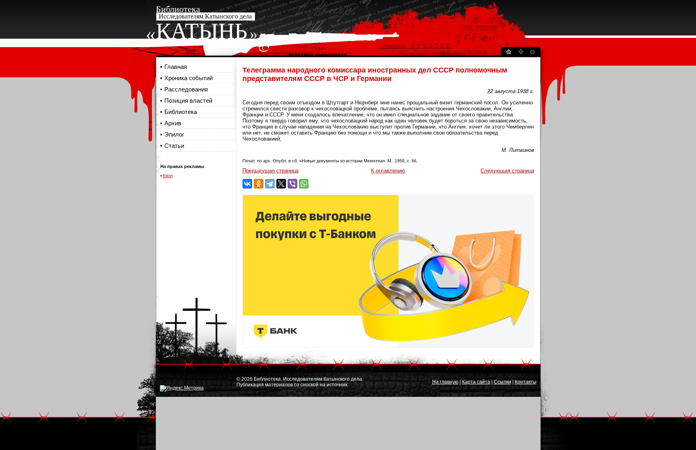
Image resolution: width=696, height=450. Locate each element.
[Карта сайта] (521, 53)
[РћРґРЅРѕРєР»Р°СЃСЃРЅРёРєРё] (258, 184)
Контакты (525, 382)
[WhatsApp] (304, 184)
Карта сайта (476, 382)
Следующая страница (507, 171)
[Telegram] (270, 184)
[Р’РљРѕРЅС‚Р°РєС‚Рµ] (247, 184)
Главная (175, 66)
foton (168, 175)
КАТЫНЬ (201, 31)
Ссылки (502, 382)
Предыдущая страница (270, 171)
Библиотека (180, 111)
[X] (281, 184)
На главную (445, 382)
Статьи (174, 145)
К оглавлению (388, 171)
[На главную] (508, 53)
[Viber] (292, 184)
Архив (172, 123)
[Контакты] (532, 53)
